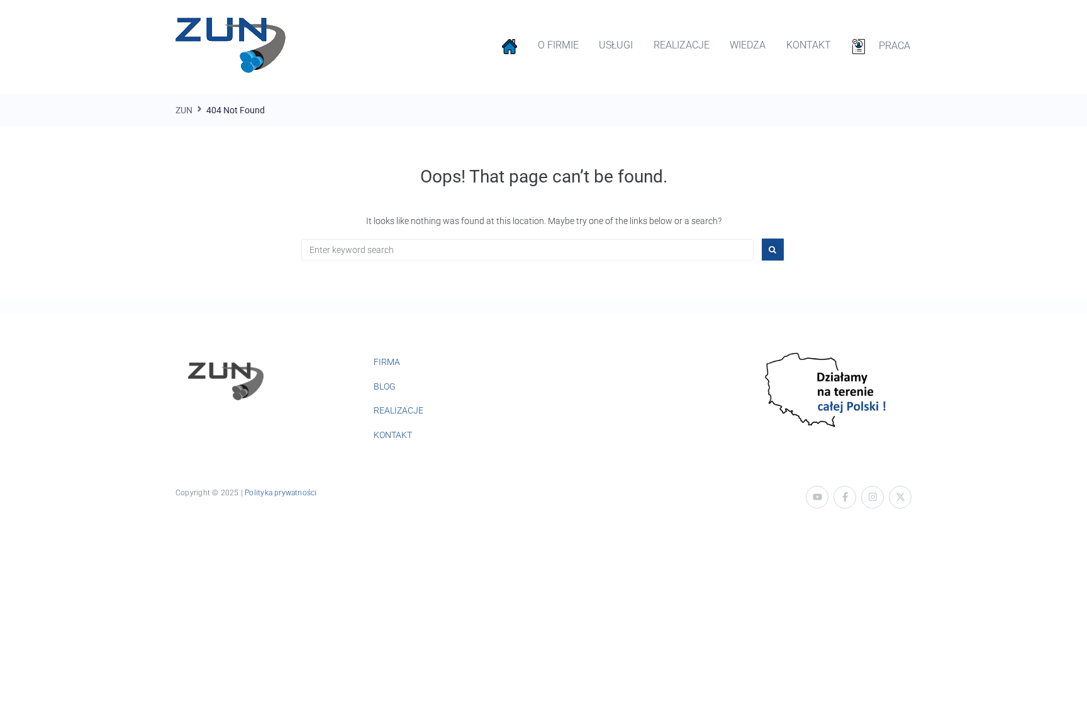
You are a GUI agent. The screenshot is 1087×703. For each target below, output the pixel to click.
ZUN (184, 110)
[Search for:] (527, 250)
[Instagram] (872, 497)
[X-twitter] (900, 497)
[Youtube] (817, 497)
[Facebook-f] (844, 497)
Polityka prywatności (280, 492)
